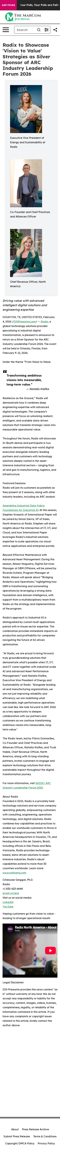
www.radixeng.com (14, 872)
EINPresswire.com (24, 321)
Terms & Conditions (44, 1136)
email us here (11, 893)
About (15, 1129)
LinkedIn (8, 902)
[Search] (39, 29)
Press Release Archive (35, 1129)
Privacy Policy (46, 1143)
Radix (44, 321)
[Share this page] (55, 30)
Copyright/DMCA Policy (19, 1143)
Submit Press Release (17, 1136)
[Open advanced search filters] (46, 29)
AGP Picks (8, 5)
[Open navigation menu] (6, 30)
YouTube (8, 906)
